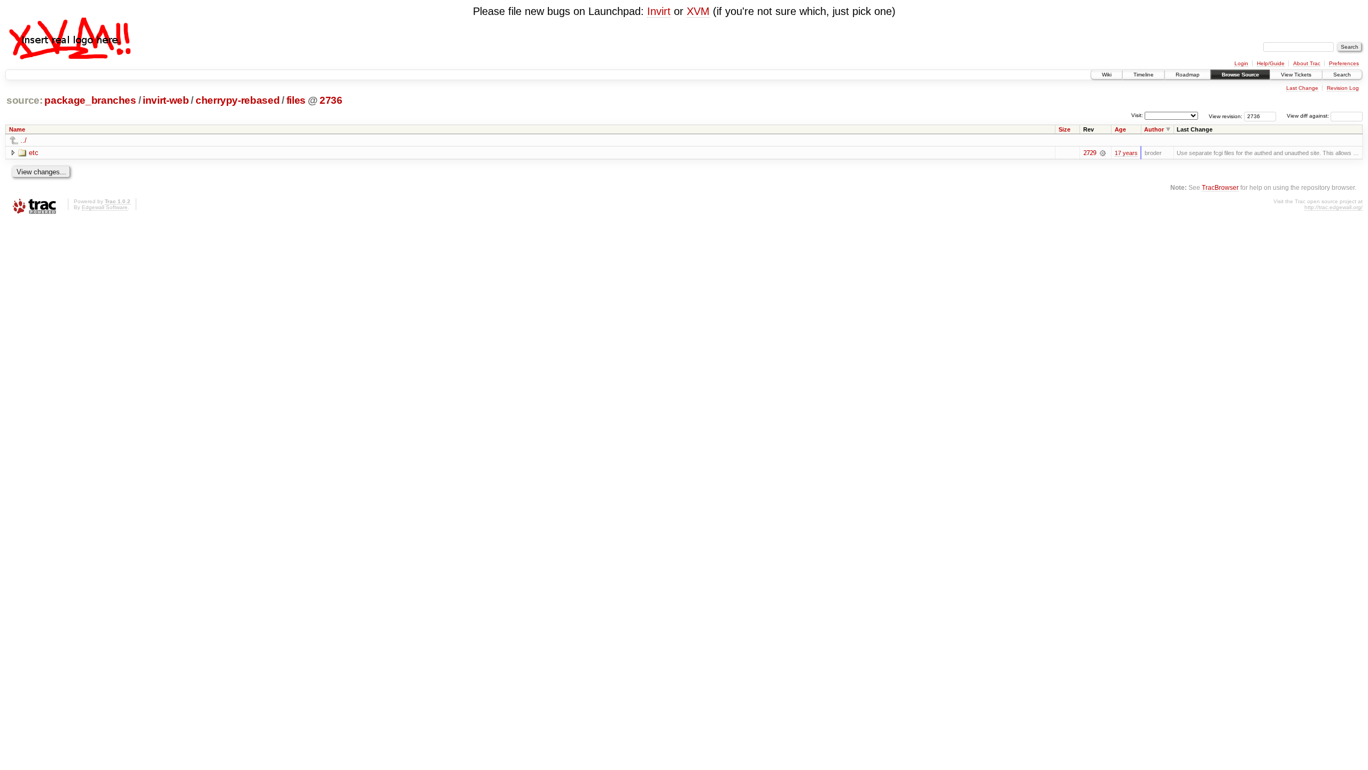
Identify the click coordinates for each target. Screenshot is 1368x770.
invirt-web (166, 100)
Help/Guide (1271, 63)
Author (1154, 129)
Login (1241, 63)
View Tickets (1296, 75)
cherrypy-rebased (238, 100)
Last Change (1302, 88)
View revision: (1225, 116)
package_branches (90, 100)
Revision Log (1343, 88)
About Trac (1306, 63)
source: (24, 100)
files (296, 100)
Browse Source (1240, 75)
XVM (698, 11)
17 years (1126, 153)
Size (1064, 129)
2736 (331, 100)
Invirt (659, 11)
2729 (1089, 153)
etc (33, 153)
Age (1120, 129)
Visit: (1137, 115)
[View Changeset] (1103, 153)
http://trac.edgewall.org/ (1333, 207)
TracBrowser (1220, 187)
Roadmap (1188, 75)
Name (17, 129)
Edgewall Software (105, 207)
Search (1342, 75)
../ (23, 140)
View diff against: (1309, 116)
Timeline (1143, 75)
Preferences (1344, 63)
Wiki (1107, 75)
